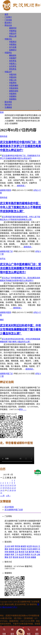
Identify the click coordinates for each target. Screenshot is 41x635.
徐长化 (35, 546)
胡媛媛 (33, 557)
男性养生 (12, 69)
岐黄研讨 (12, 50)
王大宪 (7, 546)
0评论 (35, 190)
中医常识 (12, 42)
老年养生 (12, 61)
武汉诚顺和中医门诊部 (14, 510)
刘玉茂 (29, 549)
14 (10, 485)
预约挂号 (8, 105)
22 (13, 488)
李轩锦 (17, 546)
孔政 (26, 552)
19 (6, 488)
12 (6, 485)
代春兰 (37, 552)
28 (10, 490)
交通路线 (8, 107)
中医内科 (12, 75)
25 (3, 490)
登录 (2, 112)
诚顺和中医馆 (5, 190)
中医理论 (12, 44)
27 (8, 490)
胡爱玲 (35, 549)
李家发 (23, 549)
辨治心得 (12, 36)
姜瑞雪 (23, 546)
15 (13, 485)
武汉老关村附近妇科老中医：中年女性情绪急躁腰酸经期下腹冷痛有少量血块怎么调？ (20, 329)
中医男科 (12, 83)
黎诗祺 (15, 557)
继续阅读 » (21, 186)
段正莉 (21, 555)
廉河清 (31, 552)
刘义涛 (33, 555)
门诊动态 (8, 20)
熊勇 (12, 555)
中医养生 (8, 53)
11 (3, 485)
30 (15, 490)
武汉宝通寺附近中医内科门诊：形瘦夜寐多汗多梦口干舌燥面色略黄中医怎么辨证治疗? (20, 146)
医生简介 (8, 23)
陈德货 (27, 555)
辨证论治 (8, 25)
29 (13, 490)
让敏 (38, 555)
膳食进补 (12, 55)
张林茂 (11, 549)
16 (15, 485)
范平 (10, 557)
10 (1, 485)
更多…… (22, 409)
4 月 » (8, 496)
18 (3, 488)
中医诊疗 (12, 34)
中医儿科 (12, 80)
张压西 (29, 546)
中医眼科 (12, 96)
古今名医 (12, 47)
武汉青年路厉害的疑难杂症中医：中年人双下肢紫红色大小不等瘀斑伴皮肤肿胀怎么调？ (20, 207)
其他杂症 (3, 136)
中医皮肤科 (13, 88)
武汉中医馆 (9, 507)
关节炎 (2, 259)
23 (15, 488)
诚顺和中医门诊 (6, 251)
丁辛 (16, 555)
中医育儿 (12, 64)
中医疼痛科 (13, 85)
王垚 (16, 552)
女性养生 (12, 66)
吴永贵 (21, 557)
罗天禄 (27, 557)
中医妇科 (12, 77)
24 (1, 490)
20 (8, 488)
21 (10, 488)
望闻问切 (12, 28)
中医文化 (8, 39)
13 (8, 485)
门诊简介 (8, 17)
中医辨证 (12, 31)
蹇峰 (6, 557)
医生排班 (8, 102)
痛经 (2, 320)
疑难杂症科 (13, 91)
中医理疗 (12, 58)
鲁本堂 (21, 552)
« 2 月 (2, 496)
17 (1, 488)
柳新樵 (11, 552)
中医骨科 (12, 94)
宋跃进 (17, 549)
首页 (6, 14)
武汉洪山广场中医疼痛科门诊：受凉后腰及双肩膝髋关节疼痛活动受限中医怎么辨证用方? (20, 268)
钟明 (12, 546)
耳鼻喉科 (12, 99)
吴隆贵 (7, 555)
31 (1, 493)
